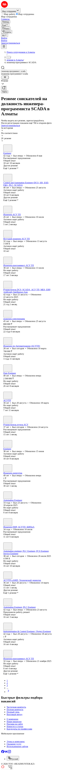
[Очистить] (5, 77)
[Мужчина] (7, 148)
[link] (6, 28)
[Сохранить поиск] (4, 88)
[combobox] (14, 71)
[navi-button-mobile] (4, 46)
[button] (4, 38)
